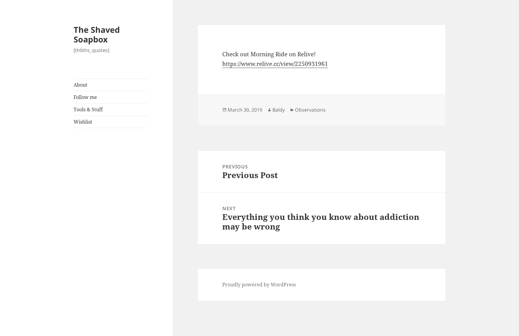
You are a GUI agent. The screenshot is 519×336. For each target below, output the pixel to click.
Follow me (85, 97)
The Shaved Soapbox (97, 34)
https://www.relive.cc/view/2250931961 (275, 64)
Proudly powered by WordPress (259, 284)
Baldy (278, 109)
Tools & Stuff (88, 109)
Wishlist (83, 122)
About (80, 85)
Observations (310, 109)
